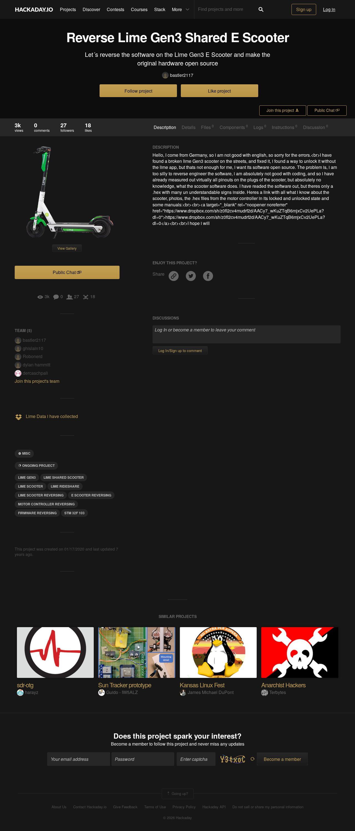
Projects (68, 9)
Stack (159, 9)
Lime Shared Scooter (64, 477)
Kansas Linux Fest (202, 684)
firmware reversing (37, 512)
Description (165, 127)
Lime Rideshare (65, 486)
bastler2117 (181, 75)
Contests (115, 9)
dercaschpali (35, 373)
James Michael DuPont (211, 692)
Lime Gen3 (27, 477)
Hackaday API (214, 806)
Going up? (179, 793)
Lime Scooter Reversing (41, 495)
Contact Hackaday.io (89, 806)
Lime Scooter (30, 486)
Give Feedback (125, 806)
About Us (59, 806)
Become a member (129, 744)
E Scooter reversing (91, 495)
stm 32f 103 (74, 512)
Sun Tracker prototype (124, 684)
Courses (139, 9)
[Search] (261, 9)
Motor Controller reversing (46, 503)
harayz (31, 692)
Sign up (303, 9)
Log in (329, 9)
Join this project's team (37, 381)
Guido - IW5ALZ (122, 692)
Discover (91, 9)
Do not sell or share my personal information (267, 806)
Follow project (138, 91)
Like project (219, 91)
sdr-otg (25, 684)
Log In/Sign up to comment (180, 350)
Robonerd (32, 356)
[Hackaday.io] (34, 9)
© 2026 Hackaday (177, 817)
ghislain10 (33, 348)
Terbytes (277, 692)
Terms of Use (155, 806)
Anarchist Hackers (283, 684)
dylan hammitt (36, 364)
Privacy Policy (184, 806)
